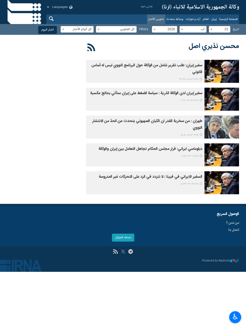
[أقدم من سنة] (221, 71)
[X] (123, 252)
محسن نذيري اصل (214, 46)
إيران (214, 19)
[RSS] (91, 48)
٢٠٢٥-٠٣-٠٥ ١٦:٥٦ (189, 100)
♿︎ (235, 316)
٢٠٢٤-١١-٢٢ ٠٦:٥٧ (189, 156)
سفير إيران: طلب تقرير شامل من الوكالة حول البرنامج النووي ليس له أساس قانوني (146, 68)
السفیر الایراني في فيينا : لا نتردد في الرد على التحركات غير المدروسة (150, 177)
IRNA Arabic (200, 7)
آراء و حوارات (193, 19)
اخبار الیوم (47, 29)
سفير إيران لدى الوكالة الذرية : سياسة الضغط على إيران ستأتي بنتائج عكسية (146, 93)
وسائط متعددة (174, 19)
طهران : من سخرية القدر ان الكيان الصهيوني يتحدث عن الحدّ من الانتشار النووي (147, 124)
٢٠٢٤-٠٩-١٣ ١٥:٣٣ (189, 184)
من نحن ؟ (232, 223)
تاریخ (236, 29)
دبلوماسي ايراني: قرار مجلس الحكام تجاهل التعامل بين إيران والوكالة (150, 149)
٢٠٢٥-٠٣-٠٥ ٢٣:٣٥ (188, 79)
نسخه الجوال (123, 237)
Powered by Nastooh (216, 261)
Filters (143, 29)
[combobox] (219, 29)
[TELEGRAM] (130, 252)
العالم (206, 19)
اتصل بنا (233, 230)
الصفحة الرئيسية (228, 19)
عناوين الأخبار (156, 19)
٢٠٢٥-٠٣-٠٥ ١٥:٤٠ (189, 135)
